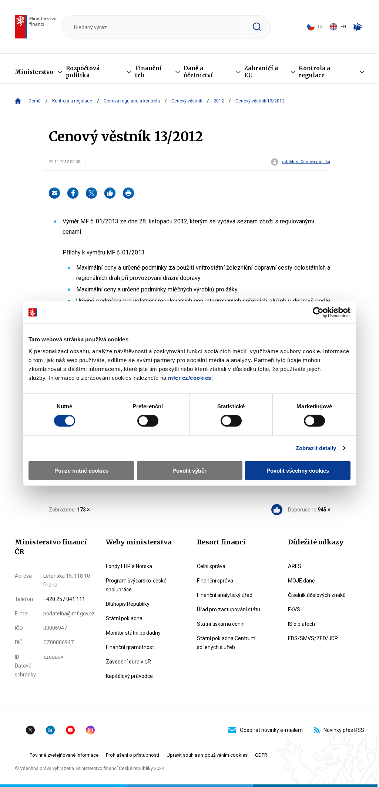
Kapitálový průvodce (129, 676)
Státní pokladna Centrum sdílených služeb (226, 642)
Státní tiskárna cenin (221, 624)
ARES (294, 566)
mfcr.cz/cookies (189, 377)
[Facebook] (72, 193)
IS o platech (301, 624)
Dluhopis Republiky (128, 604)
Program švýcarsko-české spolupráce (136, 585)
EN (343, 26)
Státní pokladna (124, 618)
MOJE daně (301, 581)
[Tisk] (128, 193)
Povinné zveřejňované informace (64, 755)
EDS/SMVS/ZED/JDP (313, 638)
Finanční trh (148, 72)
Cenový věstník (186, 101)
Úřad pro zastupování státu (228, 609)
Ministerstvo (34, 71)
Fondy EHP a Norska (129, 566)
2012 (219, 101)
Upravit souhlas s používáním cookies (207, 755)
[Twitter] (91, 193)
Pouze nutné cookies (81, 470)
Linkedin (50, 730)
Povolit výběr (189, 470)
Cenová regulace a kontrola (132, 101)
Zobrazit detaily (316, 448)
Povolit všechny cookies (297, 470)
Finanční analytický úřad (224, 595)
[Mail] (54, 193)
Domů (34, 101)
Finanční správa (215, 581)
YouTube (70, 730)
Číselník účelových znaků (317, 595)
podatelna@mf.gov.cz (69, 614)
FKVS (294, 609)
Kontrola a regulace (314, 72)
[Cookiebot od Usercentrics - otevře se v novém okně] (318, 312)
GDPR (261, 755)
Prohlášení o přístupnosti (132, 755)
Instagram (90, 730)
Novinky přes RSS (343, 730)
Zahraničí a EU (261, 72)
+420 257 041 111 (64, 599)
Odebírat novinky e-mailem (271, 730)
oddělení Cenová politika (306, 162)
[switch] (147, 421)
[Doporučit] (109, 193)
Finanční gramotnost (130, 647)
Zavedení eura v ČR (128, 662)
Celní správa (211, 566)
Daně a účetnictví (198, 72)
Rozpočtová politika (83, 72)
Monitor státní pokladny (133, 633)
